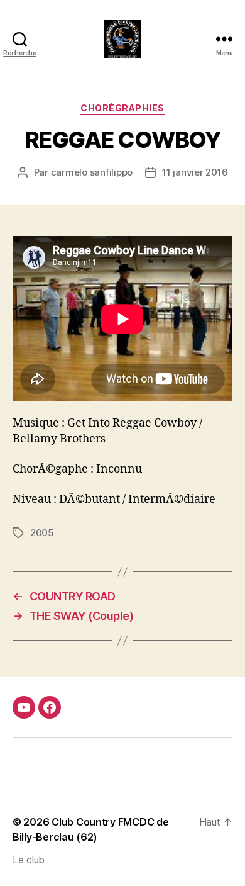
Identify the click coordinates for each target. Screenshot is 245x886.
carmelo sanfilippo (92, 172)
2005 (42, 533)
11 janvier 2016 (194, 172)
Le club (29, 859)
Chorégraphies (122, 108)
